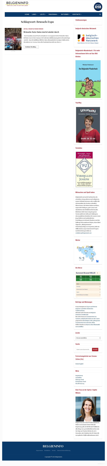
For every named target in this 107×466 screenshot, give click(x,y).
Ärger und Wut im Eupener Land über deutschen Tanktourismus (86, 308)
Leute (42, 14)
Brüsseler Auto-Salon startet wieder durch (41, 32)
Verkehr (41, 29)
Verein (54, 450)
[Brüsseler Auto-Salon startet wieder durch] (13, 40)
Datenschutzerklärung (63, 450)
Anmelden (78, 377)
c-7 (103, 463)
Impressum (39, 450)
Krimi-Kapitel (79, 364)
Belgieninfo (53, 446)
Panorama (53, 14)
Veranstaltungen (33, 29)
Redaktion (47, 450)
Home (27, 14)
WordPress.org (79, 383)
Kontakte (76, 14)
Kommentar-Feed (80, 381)
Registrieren (79, 375)
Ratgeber (64, 14)
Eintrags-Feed (79, 379)
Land (34, 14)
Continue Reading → (31, 47)
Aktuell (26, 29)
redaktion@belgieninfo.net (83, 233)
